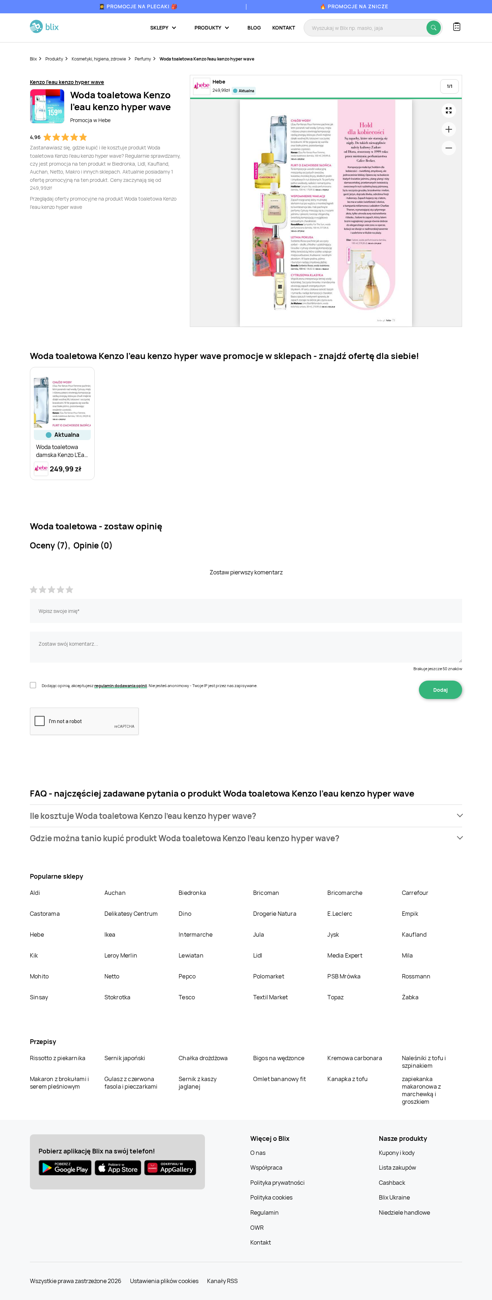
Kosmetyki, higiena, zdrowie (99, 59)
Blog (254, 27)
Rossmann (416, 976)
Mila (407, 955)
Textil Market (270, 997)
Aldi (35, 893)
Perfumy (143, 59)
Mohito (39, 976)
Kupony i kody (397, 1153)
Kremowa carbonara (354, 1058)
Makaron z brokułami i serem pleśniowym (59, 1082)
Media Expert (344, 955)
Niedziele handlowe (404, 1212)
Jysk (333, 934)
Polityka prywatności (277, 1183)
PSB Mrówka (344, 976)
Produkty (54, 59)
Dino (185, 914)
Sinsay (39, 997)
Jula (258, 934)
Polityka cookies (271, 1197)
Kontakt (283, 27)
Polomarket (268, 976)
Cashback (392, 1183)
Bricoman (266, 893)
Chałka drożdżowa (203, 1058)
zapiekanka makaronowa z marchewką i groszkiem (421, 1090)
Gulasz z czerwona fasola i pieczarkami (131, 1082)
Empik (410, 914)
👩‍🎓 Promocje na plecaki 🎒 (138, 6)
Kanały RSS (222, 1281)
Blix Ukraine (394, 1197)
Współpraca (266, 1167)
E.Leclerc (339, 914)
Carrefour (415, 893)
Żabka (410, 997)
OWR (257, 1228)
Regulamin (264, 1212)
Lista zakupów (397, 1167)
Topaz (335, 997)
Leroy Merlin (120, 955)
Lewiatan (191, 955)
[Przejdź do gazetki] (449, 110)
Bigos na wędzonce (278, 1058)
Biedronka (192, 893)
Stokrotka (117, 997)
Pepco (187, 976)
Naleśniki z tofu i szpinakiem (424, 1062)
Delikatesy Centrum (131, 914)
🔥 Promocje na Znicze (354, 6)
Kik (34, 955)
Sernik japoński (125, 1058)
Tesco (187, 997)
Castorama (45, 914)
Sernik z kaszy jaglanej (197, 1082)
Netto (112, 976)
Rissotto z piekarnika (57, 1058)
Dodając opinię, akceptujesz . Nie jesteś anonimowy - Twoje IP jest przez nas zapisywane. (150, 685)
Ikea (110, 934)
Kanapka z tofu (347, 1079)
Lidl (258, 955)
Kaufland (414, 934)
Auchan (115, 893)
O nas (257, 1153)
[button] (246, 816)
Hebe (37, 934)
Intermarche (196, 934)
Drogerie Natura (274, 914)
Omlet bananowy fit (279, 1079)
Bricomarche (344, 893)
